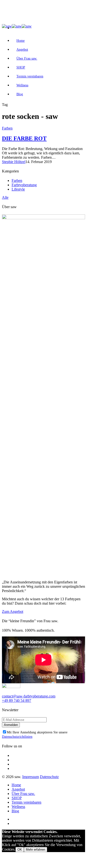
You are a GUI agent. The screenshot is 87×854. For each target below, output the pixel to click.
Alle (5, 197)
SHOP (20, 67)
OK (19, 849)
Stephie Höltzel (13, 162)
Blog (19, 94)
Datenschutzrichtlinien (17, 736)
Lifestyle (18, 189)
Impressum (30, 777)
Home (20, 40)
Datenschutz (49, 777)
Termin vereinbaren (29, 76)
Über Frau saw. (26, 58)
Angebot (22, 49)
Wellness (22, 85)
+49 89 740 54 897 (16, 700)
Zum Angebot (12, 611)
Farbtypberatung (24, 185)
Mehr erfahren (35, 849)
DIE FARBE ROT (24, 138)
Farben (7, 128)
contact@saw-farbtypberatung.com (28, 696)
